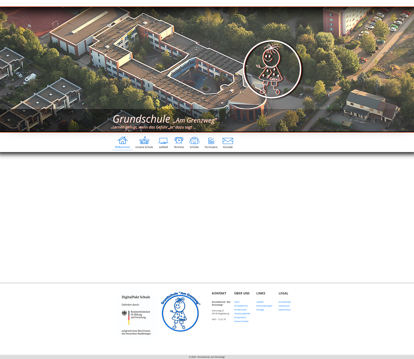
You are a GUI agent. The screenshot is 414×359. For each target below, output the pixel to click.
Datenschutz (285, 309)
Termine (179, 147)
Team (237, 301)
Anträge (260, 309)
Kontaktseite (285, 301)
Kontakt (228, 147)
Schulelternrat (241, 305)
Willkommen (122, 147)
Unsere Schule (144, 147)
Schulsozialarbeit (242, 313)
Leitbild (163, 147)
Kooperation (240, 317)
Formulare (211, 147)
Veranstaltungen (264, 305)
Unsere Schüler (241, 321)
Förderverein (240, 309)
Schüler (194, 147)
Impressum (284, 305)
